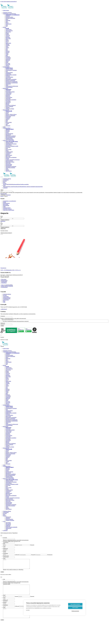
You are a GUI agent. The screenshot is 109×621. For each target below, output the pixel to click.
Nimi (4, 543)
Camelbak (8, 45)
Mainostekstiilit (6, 109)
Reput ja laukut (9, 122)
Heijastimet (8, 95)
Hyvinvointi (8, 147)
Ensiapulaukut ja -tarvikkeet (11, 70)
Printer (7, 62)
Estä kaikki (75, 607)
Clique (7, 46)
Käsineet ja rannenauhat (10, 115)
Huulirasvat (8, 96)
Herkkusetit (8, 20)
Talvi (7, 26)
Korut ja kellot (8, 149)
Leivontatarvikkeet (9, 77)
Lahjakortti (5, 187)
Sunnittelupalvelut (6, 298)
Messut (7, 22)
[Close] (1, 345)
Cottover (7, 47)
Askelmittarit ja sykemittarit (11, 143)
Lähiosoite (17, 554)
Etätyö (7, 19)
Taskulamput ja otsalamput (11, 166)
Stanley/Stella (8, 43)
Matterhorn (8, 60)
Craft (7, 48)
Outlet (4, 126)
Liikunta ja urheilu (9, 142)
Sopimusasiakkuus (16, 184)
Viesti (4, 558)
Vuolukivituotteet (9, 87)
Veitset (7, 85)
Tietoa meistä (10, 186)
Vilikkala (7, 44)
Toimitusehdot (4, 281)
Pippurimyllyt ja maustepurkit (11, 81)
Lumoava (7, 36)
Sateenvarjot (8, 163)
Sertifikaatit (21, 186)
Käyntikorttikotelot (9, 133)
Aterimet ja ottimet (9, 69)
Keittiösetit (8, 75)
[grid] (1, 234)
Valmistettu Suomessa (7, 12)
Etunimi (16, 544)
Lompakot (8, 154)
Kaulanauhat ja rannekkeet (11, 99)
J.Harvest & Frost (9, 30)
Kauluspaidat (8, 116)
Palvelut (4, 183)
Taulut (7, 168)
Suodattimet (3, 221)
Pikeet (7, 120)
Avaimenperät (8, 94)
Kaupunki (33, 554)
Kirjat (7, 148)
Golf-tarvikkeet (9, 144)
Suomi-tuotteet (8, 23)
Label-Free (8, 35)
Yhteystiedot (5, 186)
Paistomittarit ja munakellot (11, 79)
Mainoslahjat (5, 88)
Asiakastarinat (37, 186)
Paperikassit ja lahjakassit (11, 105)
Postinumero (49, 554)
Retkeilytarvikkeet (9, 160)
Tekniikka (8, 107)
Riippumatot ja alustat (10, 161)
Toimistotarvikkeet (6, 128)
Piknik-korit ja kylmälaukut (11, 157)
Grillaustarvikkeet (9, 72)
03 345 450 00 (3, 1)
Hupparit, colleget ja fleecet (11, 114)
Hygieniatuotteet (9, 97)
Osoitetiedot (5, 553)
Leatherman (8, 58)
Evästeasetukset (75, 611)
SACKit (7, 40)
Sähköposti (3, 323)
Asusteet (7, 112)
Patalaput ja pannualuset (10, 80)
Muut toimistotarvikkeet (10, 137)
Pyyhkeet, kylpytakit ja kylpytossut (12, 159)
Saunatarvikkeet (9, 164)
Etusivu (2, 196)
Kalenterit (7, 131)
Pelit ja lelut (8, 156)
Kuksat (7, 150)
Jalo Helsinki (8, 57)
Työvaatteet (8, 125)
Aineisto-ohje (5, 184)
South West (8, 64)
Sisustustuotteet (9, 165)
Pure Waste (8, 63)
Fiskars (7, 53)
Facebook (5, 537)
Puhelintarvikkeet (9, 138)
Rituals (7, 39)
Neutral (7, 61)
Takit (7, 124)
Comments (3, 316)
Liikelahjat (10, 184)
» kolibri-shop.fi (4, 309)
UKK (41, 186)
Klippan (7, 32)
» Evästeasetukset (4, 287)
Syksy (7, 25)
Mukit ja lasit (8, 78)
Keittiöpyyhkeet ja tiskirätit (11, 74)
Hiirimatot (8, 130)
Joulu (7, 21)
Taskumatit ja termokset (10, 167)
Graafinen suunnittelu (24, 184)
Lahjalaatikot (8, 101)
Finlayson (7, 51)
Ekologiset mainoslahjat (10, 18)
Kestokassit (8, 117)
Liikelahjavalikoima (7, 178)
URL (4, 579)
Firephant (7, 52)
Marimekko (8, 37)
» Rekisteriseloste (4, 280)
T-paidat (7, 123)
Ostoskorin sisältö (6, 584)
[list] (2, 234)
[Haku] (12, 191)
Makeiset (7, 104)
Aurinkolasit (8, 90)
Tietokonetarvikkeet (9, 139)
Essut (7, 71)
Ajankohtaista (6, 179)
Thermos (7, 65)
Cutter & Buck (8, 29)
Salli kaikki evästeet (75, 604)
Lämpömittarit (8, 152)
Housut (7, 113)
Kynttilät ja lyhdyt (9, 151)
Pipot (7, 121)
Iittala (7, 55)
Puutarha (7, 158)
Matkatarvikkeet (9, 155)
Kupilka (7, 34)
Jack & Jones (8, 31)
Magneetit (8, 103)
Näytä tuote (3, 228)
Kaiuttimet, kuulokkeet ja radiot (12, 146)
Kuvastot (5, 181)
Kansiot (7, 132)
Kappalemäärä (6, 556)
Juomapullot (8, 98)
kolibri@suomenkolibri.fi (12, 1)
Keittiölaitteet (8, 73)
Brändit (4, 27)
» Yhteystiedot (3, 279)
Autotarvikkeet (8, 92)
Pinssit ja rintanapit (9, 106)
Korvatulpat (8, 100)
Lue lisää (27, 610)
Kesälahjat (8, 15)
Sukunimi (32, 544)
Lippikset (7, 118)
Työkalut (7, 169)
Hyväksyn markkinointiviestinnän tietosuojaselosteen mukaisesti (16, 321)
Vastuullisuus (16, 186)
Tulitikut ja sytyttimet (10, 108)
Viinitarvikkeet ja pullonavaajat (12, 86)
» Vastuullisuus (3, 282)
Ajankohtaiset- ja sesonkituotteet (9, 13)
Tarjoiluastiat (8, 83)
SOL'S (7, 42)
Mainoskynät (8, 134)
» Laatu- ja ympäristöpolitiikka (7, 284)
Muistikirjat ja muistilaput (11, 135)
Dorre (7, 49)
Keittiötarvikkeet (6, 66)
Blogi (4, 182)
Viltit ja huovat (8, 171)
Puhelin (4, 551)
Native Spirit (8, 38)
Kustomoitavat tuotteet (10, 91)
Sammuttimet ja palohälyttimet (12, 82)
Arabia (7, 54)
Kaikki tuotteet (6, 10)
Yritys (4, 185)
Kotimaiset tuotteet (9, 17)
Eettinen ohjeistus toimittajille (29, 186)
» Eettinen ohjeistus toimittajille (7, 286)
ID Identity (8, 56)
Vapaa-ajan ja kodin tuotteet (8, 140)
